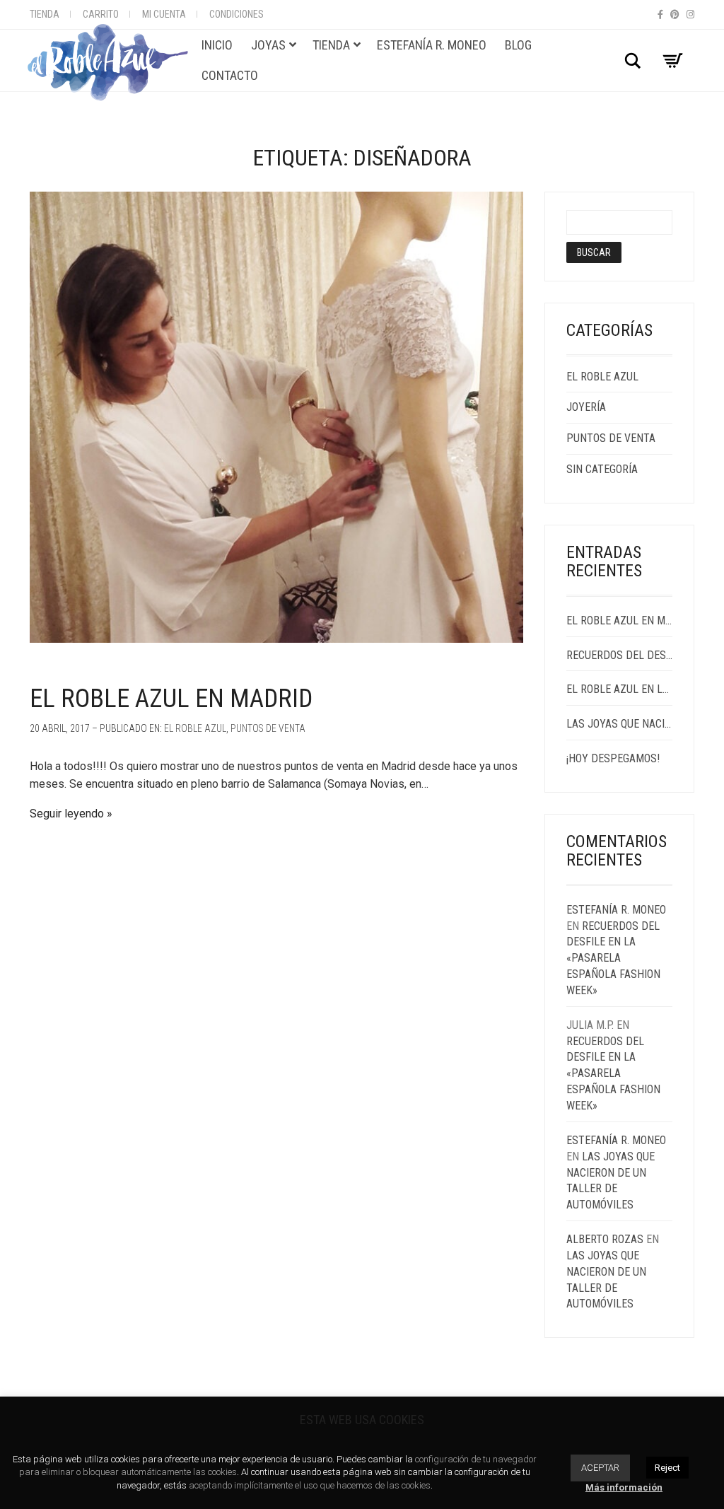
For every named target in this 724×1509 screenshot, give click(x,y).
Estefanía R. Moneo (616, 909)
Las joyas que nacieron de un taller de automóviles (619, 723)
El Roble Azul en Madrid (171, 698)
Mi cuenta (164, 14)
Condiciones (236, 14)
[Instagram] (690, 14)
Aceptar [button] (600, 1467)
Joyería (586, 407)
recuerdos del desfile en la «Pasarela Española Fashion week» (619, 655)
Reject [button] (667, 1467)
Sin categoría (602, 469)
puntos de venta (267, 728)
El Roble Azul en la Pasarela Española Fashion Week (619, 689)
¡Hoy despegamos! (613, 758)
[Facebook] (660, 14)
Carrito (101, 14)
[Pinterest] (674, 14)
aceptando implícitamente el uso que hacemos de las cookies (310, 1485)
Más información (623, 1487)
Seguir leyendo (67, 813)
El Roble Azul (195, 728)
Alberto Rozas (604, 1239)
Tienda (44, 14)
